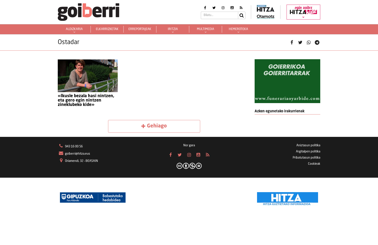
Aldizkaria (74, 29)
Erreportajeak (139, 29)
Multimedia (205, 29)
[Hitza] (287, 197)
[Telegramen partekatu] (317, 42)
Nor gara (189, 145)
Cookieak (314, 163)
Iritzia (173, 29)
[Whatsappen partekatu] (309, 42)
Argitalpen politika (308, 151)
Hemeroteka (238, 29)
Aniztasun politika (308, 145)
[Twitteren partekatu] (300, 42)
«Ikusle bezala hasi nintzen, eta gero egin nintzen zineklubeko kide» (86, 100)
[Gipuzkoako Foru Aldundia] (93, 197)
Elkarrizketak (107, 29)
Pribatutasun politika (306, 157)
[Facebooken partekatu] (292, 42)
